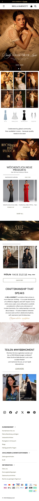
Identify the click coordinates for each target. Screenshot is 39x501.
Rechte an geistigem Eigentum (11, 479)
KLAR (3, 460)
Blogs (3, 444)
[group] (11, 194)
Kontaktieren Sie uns (8, 431)
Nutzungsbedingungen (9, 472)
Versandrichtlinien (7, 437)
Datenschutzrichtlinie (8, 475)
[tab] (18, 68)
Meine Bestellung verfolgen (10, 434)
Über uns (5, 469)
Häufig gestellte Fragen (9, 448)
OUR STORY (19, 280)
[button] (3, 6)
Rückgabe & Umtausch (9, 441)
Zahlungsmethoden (8, 456)
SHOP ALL (20, 214)
